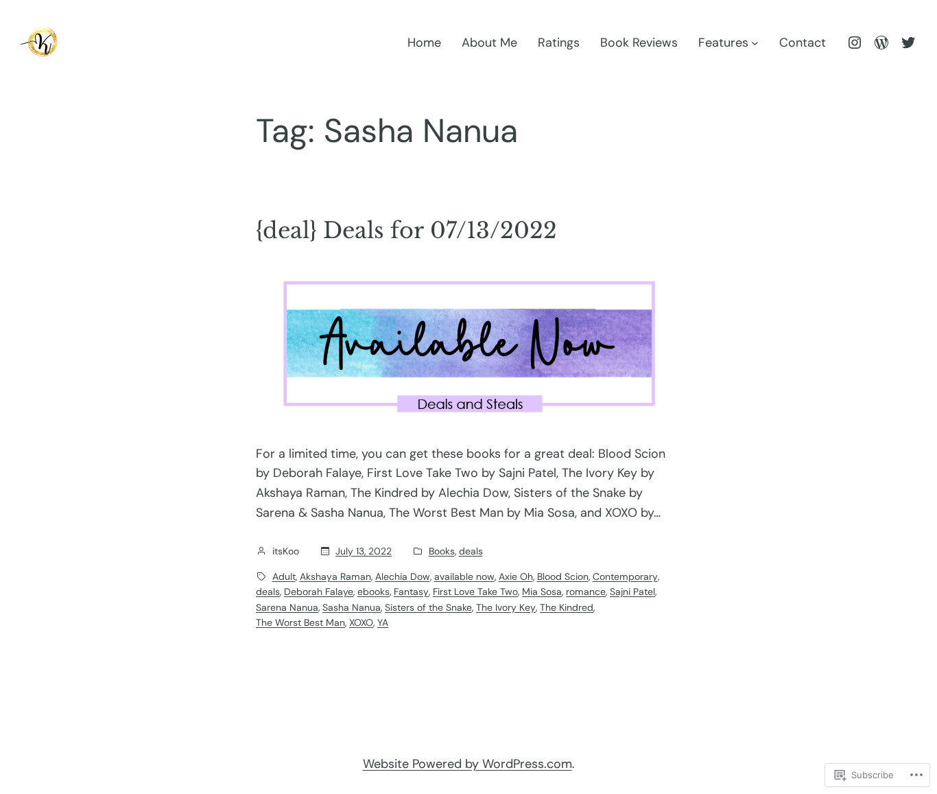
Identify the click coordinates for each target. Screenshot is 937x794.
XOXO (361, 622)
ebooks (373, 591)
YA (382, 622)
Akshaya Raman (335, 576)
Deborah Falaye (318, 591)
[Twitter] (908, 42)
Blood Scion (563, 576)
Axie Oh (516, 576)
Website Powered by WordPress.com (467, 764)
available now (464, 576)
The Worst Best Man (300, 622)
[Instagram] (854, 42)
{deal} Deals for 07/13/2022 (406, 230)
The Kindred (566, 607)
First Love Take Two (475, 591)
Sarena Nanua (287, 607)
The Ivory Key (506, 607)
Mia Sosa (542, 591)
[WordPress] (881, 42)
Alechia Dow (402, 576)
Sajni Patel (632, 591)
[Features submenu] (755, 43)
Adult (284, 576)
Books (442, 551)
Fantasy (411, 591)
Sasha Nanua (351, 607)
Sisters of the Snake (428, 607)
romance (586, 591)
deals (471, 551)
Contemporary (625, 576)
